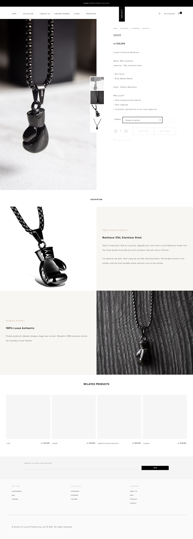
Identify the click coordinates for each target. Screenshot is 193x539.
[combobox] (142, 120)
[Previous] (12, 104)
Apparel (15, 499)
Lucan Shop (124, 28)
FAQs (132, 495)
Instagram (75, 491)
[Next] (83, 104)
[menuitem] (17, 14)
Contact (133, 503)
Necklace (146, 28)
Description (96, 199)
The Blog (133, 499)
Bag (13, 495)
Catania (146, 443)
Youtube (74, 499)
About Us (133, 491)
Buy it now (165, 131)
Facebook (74, 495)
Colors (118, 119)
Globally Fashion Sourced (96, 3)
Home (115, 28)
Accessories (135, 28)
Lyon (8, 443)
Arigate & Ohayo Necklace (108, 443)
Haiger (55, 443)
